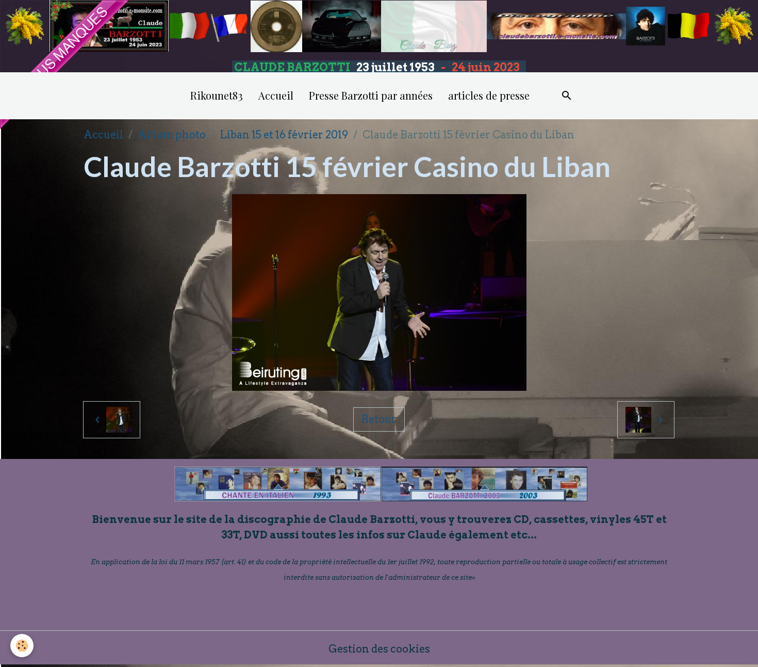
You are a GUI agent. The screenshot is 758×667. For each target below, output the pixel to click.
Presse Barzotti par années (371, 95)
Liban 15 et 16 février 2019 (284, 135)
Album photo (172, 135)
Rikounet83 (216, 95)
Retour (379, 419)
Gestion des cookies (379, 649)
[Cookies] (22, 645)
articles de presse (489, 95)
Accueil (275, 95)
